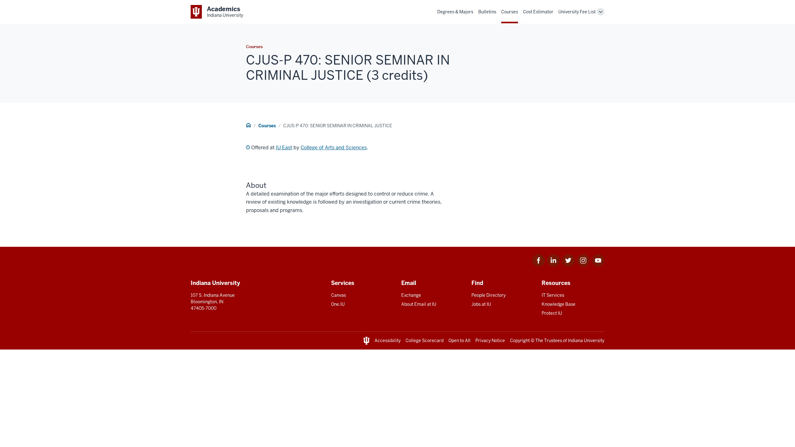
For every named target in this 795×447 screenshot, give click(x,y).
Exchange (411, 295)
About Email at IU (418, 304)
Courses (509, 12)
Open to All (459, 340)
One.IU (338, 304)
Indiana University (586, 340)
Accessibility (388, 340)
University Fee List (577, 12)
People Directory (488, 295)
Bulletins (487, 12)
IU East (284, 147)
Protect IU (552, 313)
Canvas (338, 295)
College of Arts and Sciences (334, 147)
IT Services (553, 295)
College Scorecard (424, 340)
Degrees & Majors (455, 12)
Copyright (520, 340)
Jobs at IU (481, 304)
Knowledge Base (558, 304)
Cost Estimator (538, 12)
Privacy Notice (490, 340)
